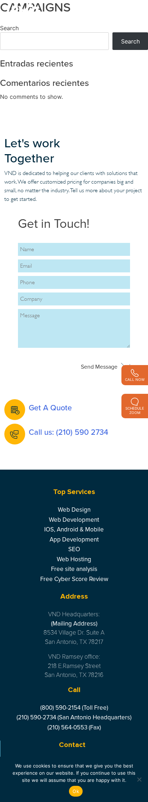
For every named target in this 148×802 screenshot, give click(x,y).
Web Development (74, 520)
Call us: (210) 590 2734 (68, 432)
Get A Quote (50, 407)
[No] (139, 779)
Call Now (134, 379)
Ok (76, 791)
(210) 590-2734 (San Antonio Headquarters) (74, 717)
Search (9, 28)
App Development (74, 539)
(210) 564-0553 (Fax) (74, 727)
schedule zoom (134, 410)
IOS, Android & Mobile (74, 529)
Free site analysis (74, 569)
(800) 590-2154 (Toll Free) (74, 707)
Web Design (74, 509)
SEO (74, 549)
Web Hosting (74, 559)
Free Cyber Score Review (74, 579)
